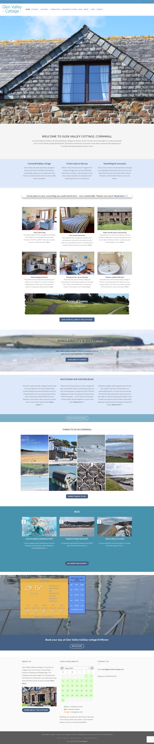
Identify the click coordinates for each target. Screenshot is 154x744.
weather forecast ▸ (44, 616)
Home (28, 9)
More (48, 242)
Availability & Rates (69, 9)
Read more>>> (121, 196)
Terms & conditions (90, 738)
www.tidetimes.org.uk (77, 609)
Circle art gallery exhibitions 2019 (39, 539)
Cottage (34, 9)
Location (44, 9)
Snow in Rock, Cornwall (114, 539)
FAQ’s (80, 9)
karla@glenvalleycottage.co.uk (113, 669)
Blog (93, 9)
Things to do (55, 9)
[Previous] (21, 539)
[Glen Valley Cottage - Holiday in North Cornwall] (12, 9)
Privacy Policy (76, 738)
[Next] (132, 539)
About (143, 2)
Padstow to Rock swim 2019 (77, 539)
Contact (150, 2)
